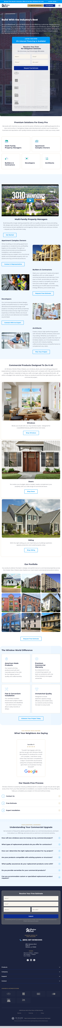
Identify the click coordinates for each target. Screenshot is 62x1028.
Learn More (52, 1)
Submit (31, 916)
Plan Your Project (41, 352)
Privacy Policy (35, 1020)
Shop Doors (31, 491)
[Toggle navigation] (59, 5)
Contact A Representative (13, 264)
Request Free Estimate (31, 68)
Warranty (19, 1013)
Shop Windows (31, 433)
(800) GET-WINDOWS (31, 940)
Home (2, 13)
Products (4, 967)
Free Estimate (49, 5)
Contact (4, 981)
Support (4, 976)
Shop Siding (31, 550)
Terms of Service (42, 1020)
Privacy (42, 1013)
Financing (31, 1013)
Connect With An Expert (12, 322)
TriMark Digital (47, 1018)
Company (5, 972)
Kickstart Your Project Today (31, 718)
